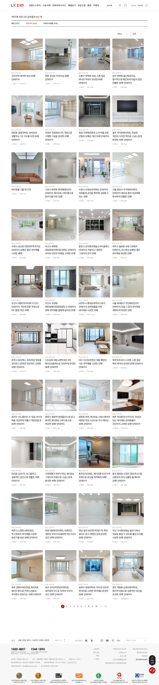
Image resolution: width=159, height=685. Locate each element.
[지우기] (120, 5)
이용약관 (145, 656)
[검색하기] (125, 5)
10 (96, 606)
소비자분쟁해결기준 (119, 659)
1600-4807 (18, 649)
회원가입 (140, 5)
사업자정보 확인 (71, 662)
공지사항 (96, 652)
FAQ (97, 656)
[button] (137, 33)
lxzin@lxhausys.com (29, 666)
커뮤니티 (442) (31, 23)
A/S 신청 (123, 656)
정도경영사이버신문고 (140, 649)
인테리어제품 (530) (50, 23)
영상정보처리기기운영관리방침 (115, 663)
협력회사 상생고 (142, 652)
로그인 (134, 5)
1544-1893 (38, 649)
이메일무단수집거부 (119, 649)
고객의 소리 (122, 652)
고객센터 (96, 649)
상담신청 (152, 661)
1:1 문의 (96, 659)
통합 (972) (15, 23)
